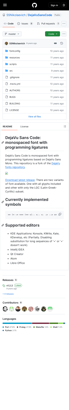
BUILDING (14, 103)
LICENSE (14, 110)
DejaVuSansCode (40, 15)
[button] (60, 214)
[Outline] (65, 126)
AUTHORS (14, 90)
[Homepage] (34, 5)
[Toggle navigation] (5, 5)
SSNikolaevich (16, 15)
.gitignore (14, 77)
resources (14, 57)
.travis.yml (14, 83)
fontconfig (14, 51)
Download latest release (20, 180)
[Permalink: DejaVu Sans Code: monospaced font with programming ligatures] (3, 142)
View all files (34, 116)
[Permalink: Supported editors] (3, 225)
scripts (13, 64)
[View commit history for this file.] (61, 43)
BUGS (12, 97)
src (11, 70)
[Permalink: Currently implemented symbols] (3, 202)
